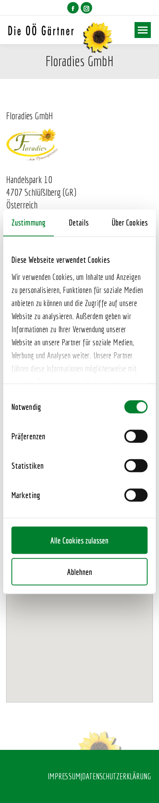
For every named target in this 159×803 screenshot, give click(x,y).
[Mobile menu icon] (143, 30)
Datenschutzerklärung (116, 776)
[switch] (136, 436)
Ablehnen (79, 571)
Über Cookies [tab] (130, 222)
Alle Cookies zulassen (79, 540)
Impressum (64, 776)
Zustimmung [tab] (28, 222)
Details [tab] (78, 222)
